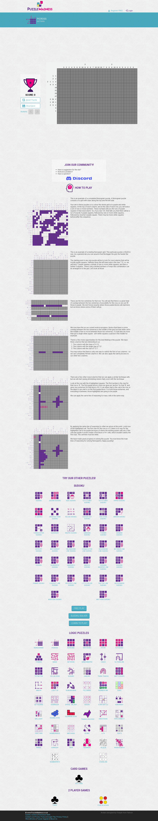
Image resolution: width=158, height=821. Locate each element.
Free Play (79, 608)
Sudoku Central (31, 815)
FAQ (26, 819)
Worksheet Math (44, 815)
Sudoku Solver (79, 615)
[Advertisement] (79, 44)
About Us (53, 819)
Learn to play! (79, 623)
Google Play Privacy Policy (57, 817)
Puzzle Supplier (43, 819)
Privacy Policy (40, 817)
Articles (33, 819)
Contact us (29, 817)
